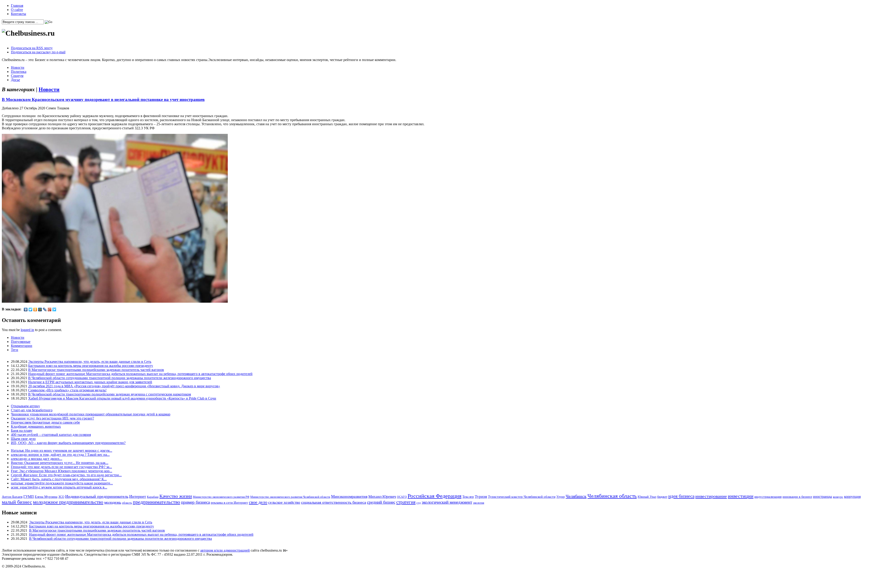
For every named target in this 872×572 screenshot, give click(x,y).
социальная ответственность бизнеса (333, 502)
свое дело (258, 502)
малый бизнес (17, 502)
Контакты (18, 14)
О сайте (17, 10)
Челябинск (576, 496)
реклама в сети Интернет (229, 502)
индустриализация (768, 496)
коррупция (852, 497)
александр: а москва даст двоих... (36, 459)
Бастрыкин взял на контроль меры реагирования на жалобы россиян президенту (90, 366)
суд (418, 502)
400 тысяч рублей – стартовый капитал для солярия (51, 435)
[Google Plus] (49, 309)
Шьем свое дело (23, 439)
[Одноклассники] (35, 309)
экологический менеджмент (447, 502)
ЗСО (61, 496)
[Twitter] (30, 309)
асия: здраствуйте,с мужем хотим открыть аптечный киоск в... (59, 487)
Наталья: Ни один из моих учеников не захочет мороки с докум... (61, 450)
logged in (27, 330)
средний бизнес (381, 502)
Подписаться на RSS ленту (32, 48)
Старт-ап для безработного (31, 410)
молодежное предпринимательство (68, 502)
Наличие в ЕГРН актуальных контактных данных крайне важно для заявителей (90, 382)
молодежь (112, 502)
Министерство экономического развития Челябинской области (290, 496)
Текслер (468, 496)
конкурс (838, 496)
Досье (15, 80)
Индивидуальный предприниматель (96, 496)
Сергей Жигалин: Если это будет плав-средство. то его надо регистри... (66, 475)
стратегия (406, 502)
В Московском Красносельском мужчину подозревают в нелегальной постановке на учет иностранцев (103, 99)
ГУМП (28, 497)
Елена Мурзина (46, 496)
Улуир (560, 496)
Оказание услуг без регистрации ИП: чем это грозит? (52, 418)
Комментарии (21, 346)
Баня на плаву (21, 430)
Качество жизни (175, 496)
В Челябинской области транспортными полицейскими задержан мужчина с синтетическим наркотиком (109, 394)
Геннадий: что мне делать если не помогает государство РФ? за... (61, 467)
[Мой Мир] (40, 309)
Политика (18, 72)
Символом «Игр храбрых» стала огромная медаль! (67, 390)
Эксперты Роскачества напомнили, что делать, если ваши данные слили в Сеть (89, 361)
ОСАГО (402, 496)
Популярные (20, 342)
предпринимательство (156, 502)
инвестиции (740, 496)
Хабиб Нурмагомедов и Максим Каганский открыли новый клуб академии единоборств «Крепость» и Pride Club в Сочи (122, 398)
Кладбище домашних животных (36, 426)
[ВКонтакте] (25, 309)
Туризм (481, 496)
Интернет (137, 496)
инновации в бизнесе (797, 496)
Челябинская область (612, 496)
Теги (14, 350)
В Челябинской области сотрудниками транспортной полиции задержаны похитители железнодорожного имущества (119, 378)
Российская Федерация (434, 496)
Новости (17, 67)
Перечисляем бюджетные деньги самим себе (45, 422)
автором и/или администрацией (225, 550)
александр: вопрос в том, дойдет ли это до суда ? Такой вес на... (60, 455)
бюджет (662, 496)
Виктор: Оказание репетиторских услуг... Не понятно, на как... (59, 463)
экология (478, 502)
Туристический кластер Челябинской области (521, 496)
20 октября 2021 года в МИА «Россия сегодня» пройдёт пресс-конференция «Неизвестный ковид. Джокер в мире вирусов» (124, 386)
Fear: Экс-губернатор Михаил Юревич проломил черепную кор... (61, 471)
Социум (17, 76)
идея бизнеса (681, 496)
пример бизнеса (195, 502)
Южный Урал (647, 496)
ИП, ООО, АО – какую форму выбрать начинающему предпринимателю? (68, 443)
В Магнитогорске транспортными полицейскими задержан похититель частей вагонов (96, 370)
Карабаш (153, 496)
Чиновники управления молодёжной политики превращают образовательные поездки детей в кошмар (90, 414)
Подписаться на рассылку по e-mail (38, 52)
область (127, 502)
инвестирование (711, 496)
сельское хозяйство (284, 502)
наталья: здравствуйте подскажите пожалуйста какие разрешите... (62, 483)
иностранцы (822, 496)
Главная (17, 5)
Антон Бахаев (12, 496)
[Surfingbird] (54, 309)
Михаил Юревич (382, 496)
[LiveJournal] (44, 309)
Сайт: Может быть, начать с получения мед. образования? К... (59, 479)
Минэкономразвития (349, 496)
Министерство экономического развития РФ (221, 496)
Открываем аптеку (25, 406)
